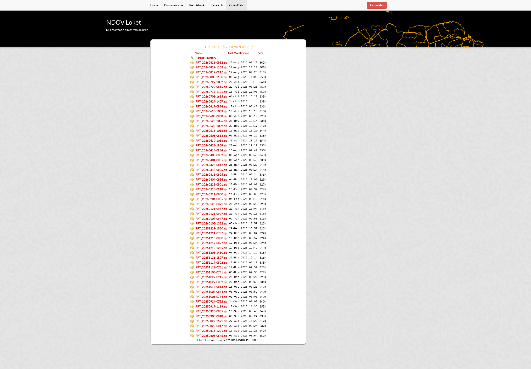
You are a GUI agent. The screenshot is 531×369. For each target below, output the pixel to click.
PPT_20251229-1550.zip (211, 228)
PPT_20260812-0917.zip (211, 72)
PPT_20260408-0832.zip (211, 155)
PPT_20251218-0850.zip (211, 238)
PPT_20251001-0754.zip (211, 296)
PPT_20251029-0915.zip (211, 277)
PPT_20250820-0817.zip (211, 326)
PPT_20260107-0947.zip (211, 218)
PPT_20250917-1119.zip (211, 306)
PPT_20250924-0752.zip (211, 301)
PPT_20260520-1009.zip (211, 126)
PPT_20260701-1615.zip (211, 96)
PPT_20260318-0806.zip (211, 169)
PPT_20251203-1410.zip (211, 252)
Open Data (236, 5)
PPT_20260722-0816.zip (211, 86)
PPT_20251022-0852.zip (211, 282)
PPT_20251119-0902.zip (211, 262)
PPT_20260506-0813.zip (211, 135)
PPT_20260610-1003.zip (211, 111)
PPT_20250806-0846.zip (211, 335)
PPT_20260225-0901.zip (211, 184)
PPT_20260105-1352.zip (211, 223)
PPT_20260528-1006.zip (211, 121)
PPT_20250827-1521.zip (211, 321)
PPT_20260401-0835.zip (211, 160)
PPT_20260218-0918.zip (211, 189)
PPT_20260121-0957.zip (211, 208)
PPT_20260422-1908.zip (211, 145)
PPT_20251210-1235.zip (211, 248)
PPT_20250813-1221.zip (211, 330)
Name (198, 53)
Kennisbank (197, 5)
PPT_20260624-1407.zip (211, 101)
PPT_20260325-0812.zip (211, 164)
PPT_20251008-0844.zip (211, 291)
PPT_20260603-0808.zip (211, 116)
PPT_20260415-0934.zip (211, 150)
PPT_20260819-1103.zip (211, 67)
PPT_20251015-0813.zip (211, 286)
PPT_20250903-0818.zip (211, 316)
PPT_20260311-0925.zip (211, 174)
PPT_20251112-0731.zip (211, 267)
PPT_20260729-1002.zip (211, 82)
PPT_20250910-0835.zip (211, 311)
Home (154, 5)
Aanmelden (376, 5)
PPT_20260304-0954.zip (211, 179)
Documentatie (173, 5)
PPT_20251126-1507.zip (211, 257)
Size (260, 53)
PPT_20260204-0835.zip (211, 199)
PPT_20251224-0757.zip (211, 233)
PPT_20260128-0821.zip (211, 204)
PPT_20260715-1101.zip (211, 91)
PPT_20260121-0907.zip (211, 213)
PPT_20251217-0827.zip (211, 243)
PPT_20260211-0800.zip (211, 194)
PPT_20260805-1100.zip (211, 77)
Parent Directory (206, 57)
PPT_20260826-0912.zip (211, 62)
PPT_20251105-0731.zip (211, 272)
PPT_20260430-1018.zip (211, 140)
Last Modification (238, 53)
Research (217, 5)
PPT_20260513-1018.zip (211, 130)
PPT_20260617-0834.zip (211, 106)
